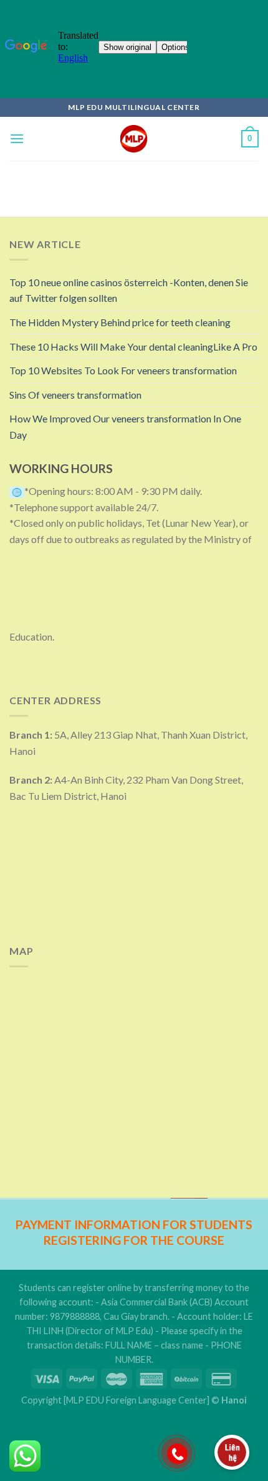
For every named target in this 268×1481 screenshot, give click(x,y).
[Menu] (16, 138)
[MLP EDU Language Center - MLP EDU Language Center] (134, 139)
